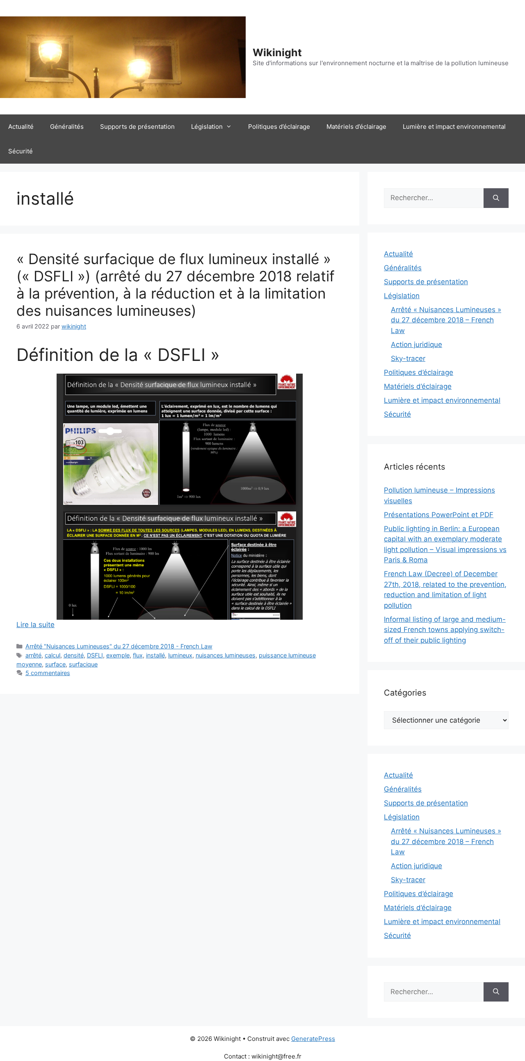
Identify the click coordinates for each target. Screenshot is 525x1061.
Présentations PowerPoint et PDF (438, 515)
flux (138, 655)
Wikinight (277, 52)
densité (74, 655)
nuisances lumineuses (226, 655)
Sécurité (20, 151)
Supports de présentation (137, 126)
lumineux (180, 655)
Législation (207, 126)
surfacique (83, 664)
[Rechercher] (496, 198)
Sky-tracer (408, 358)
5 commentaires (47, 672)
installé (155, 655)
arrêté (33, 655)
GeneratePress (313, 1039)
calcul (52, 655)
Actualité (21, 126)
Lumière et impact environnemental (454, 126)
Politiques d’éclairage (279, 126)
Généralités (67, 126)
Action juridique (416, 344)
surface (55, 664)
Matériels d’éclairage (356, 126)
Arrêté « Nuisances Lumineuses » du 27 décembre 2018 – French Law (446, 320)
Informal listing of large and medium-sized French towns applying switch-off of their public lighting (445, 629)
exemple (118, 655)
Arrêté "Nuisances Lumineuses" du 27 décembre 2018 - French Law (118, 646)
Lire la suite (35, 625)
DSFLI (95, 655)
